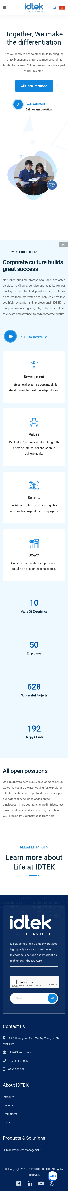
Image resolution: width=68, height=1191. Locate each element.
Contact (7, 1122)
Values (34, 434)
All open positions (34, 86)
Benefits (34, 498)
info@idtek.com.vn (21, 1052)
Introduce (8, 1096)
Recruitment (10, 1113)
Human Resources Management (22, 1150)
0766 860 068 (16, 1069)
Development (34, 377)
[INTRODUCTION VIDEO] (10, 336)
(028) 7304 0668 (19, 1060)
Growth (34, 555)
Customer (8, 1105)
